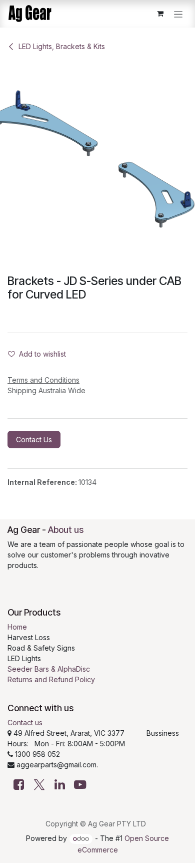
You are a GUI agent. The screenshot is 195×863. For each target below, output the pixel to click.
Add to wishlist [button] (42, 354)
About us (66, 529)
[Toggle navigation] (178, 14)
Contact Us (34, 439)
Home (17, 627)
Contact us (25, 722)
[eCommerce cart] (160, 14)
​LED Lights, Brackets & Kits (61, 46)
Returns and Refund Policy (51, 679)
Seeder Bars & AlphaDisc (49, 669)
